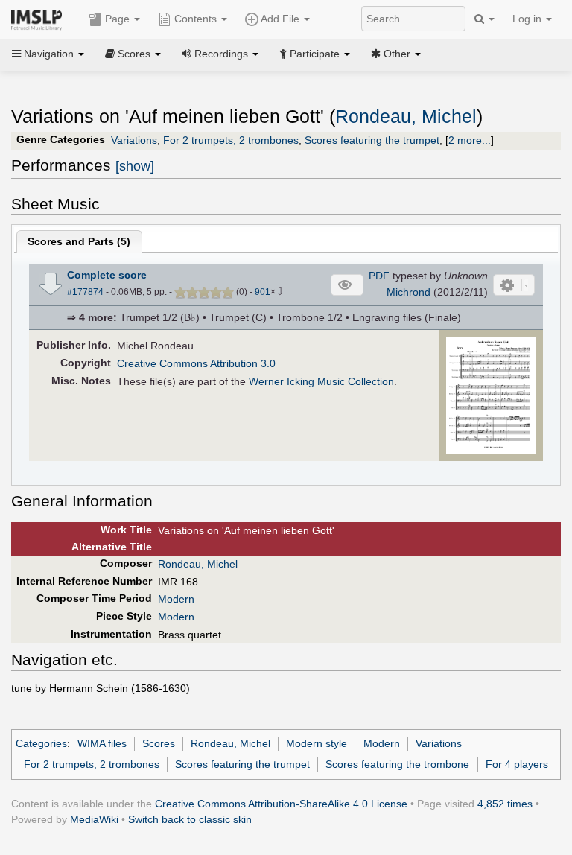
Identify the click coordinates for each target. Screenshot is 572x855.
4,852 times (505, 804)
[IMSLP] (40, 18)
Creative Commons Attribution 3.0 (196, 363)
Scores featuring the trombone (397, 764)
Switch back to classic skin (190, 819)
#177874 (85, 292)
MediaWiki (94, 819)
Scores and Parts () (79, 241)
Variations (134, 140)
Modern (176, 599)
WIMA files (102, 743)
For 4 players (517, 764)
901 (262, 292)
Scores (158, 743)
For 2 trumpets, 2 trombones (231, 140)
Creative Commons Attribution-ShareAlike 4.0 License (281, 804)
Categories (41, 743)
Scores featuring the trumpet (372, 140)
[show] (134, 166)
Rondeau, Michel (406, 117)
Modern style (316, 743)
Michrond (408, 292)
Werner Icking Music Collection (321, 381)
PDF (379, 276)
